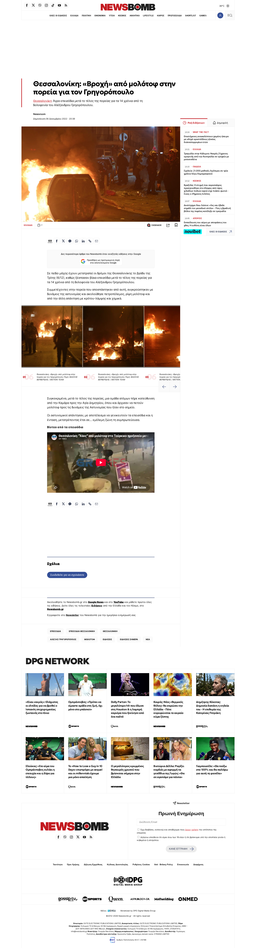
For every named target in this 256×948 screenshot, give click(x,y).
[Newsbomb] (75, 827)
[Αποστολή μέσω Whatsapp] (77, 241)
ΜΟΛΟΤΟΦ (89, 639)
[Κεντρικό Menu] (230, 15)
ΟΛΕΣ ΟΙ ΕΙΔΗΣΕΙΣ (58, 16)
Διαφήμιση (198, 864)
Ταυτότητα (58, 864)
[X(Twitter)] (33, 5)
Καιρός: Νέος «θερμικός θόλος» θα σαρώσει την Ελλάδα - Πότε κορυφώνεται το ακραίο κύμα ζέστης (168, 709)
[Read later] (176, 225)
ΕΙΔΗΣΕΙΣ (107, 639)
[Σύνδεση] (220, 15)
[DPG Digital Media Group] (128, 881)
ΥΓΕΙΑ (112, 16)
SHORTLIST (190, 16)
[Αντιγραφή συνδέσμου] (168, 225)
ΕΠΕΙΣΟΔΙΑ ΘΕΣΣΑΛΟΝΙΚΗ (82, 631)
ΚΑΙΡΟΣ (160, 16)
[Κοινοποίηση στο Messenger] (70, 241)
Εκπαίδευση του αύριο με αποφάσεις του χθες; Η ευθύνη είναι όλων (205, 224)
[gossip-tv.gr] (68, 899)
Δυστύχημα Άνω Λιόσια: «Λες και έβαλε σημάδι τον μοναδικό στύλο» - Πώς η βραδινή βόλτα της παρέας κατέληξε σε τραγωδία (207, 208)
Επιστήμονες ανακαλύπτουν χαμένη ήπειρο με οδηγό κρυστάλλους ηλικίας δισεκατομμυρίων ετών (206, 139)
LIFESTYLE (148, 16)
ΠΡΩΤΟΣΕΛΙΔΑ (175, 16)
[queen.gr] (116, 899)
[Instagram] (46, 5)
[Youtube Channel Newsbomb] (59, 5)
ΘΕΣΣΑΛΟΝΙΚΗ (110, 631)
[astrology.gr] (140, 899)
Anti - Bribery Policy (163, 864)
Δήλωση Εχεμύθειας (93, 864)
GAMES (203, 16)
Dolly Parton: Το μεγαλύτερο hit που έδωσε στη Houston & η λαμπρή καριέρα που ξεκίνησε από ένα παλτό (127, 709)
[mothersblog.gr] (164, 899)
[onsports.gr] (92, 899)
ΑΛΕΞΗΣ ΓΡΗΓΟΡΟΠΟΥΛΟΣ (63, 639)
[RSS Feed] (66, 5)
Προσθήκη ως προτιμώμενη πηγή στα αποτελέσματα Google (103, 261)
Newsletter (72, 615)
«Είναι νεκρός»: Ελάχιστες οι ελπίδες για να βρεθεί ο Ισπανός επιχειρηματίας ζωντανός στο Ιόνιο (42, 707)
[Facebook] (27, 5)
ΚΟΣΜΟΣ (122, 16)
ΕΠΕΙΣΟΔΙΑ (55, 631)
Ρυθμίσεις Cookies (141, 864)
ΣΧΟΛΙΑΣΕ (156, 225)
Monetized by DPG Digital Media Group (138, 911)
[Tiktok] (53, 5)
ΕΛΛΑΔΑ (74, 16)
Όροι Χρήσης (73, 864)
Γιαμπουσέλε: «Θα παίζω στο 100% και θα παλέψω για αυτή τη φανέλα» (212, 769)
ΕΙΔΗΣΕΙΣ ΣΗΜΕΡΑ (129, 639)
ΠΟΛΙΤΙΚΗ (86, 16)
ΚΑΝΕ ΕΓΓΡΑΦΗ (178, 849)
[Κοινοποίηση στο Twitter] (63, 241)
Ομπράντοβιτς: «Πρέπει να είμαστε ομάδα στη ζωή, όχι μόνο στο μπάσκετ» (85, 705)
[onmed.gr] (188, 899)
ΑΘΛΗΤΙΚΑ (135, 16)
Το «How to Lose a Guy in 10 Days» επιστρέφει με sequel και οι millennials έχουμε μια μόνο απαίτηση (85, 771)
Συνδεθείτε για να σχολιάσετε (67, 574)
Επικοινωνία (183, 864)
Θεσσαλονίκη (42, 101)
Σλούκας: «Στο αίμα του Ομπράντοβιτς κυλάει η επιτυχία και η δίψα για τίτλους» (40, 771)
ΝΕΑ (148, 639)
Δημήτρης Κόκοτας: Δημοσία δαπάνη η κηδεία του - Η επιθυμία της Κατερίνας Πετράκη (212, 707)
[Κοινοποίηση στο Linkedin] (83, 241)
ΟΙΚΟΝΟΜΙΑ (99, 16)
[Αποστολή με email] (96, 241)
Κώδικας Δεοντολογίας (117, 864)
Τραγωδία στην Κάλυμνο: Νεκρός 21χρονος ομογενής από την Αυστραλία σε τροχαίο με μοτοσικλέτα (206, 156)
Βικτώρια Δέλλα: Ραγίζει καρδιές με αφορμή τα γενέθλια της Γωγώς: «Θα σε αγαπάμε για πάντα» (168, 771)
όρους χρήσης (192, 829)
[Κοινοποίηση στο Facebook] (57, 241)
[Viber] (40, 5)
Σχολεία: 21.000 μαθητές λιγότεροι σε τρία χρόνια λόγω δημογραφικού (206, 172)
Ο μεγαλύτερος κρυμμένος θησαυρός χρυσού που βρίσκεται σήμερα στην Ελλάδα (127, 771)
